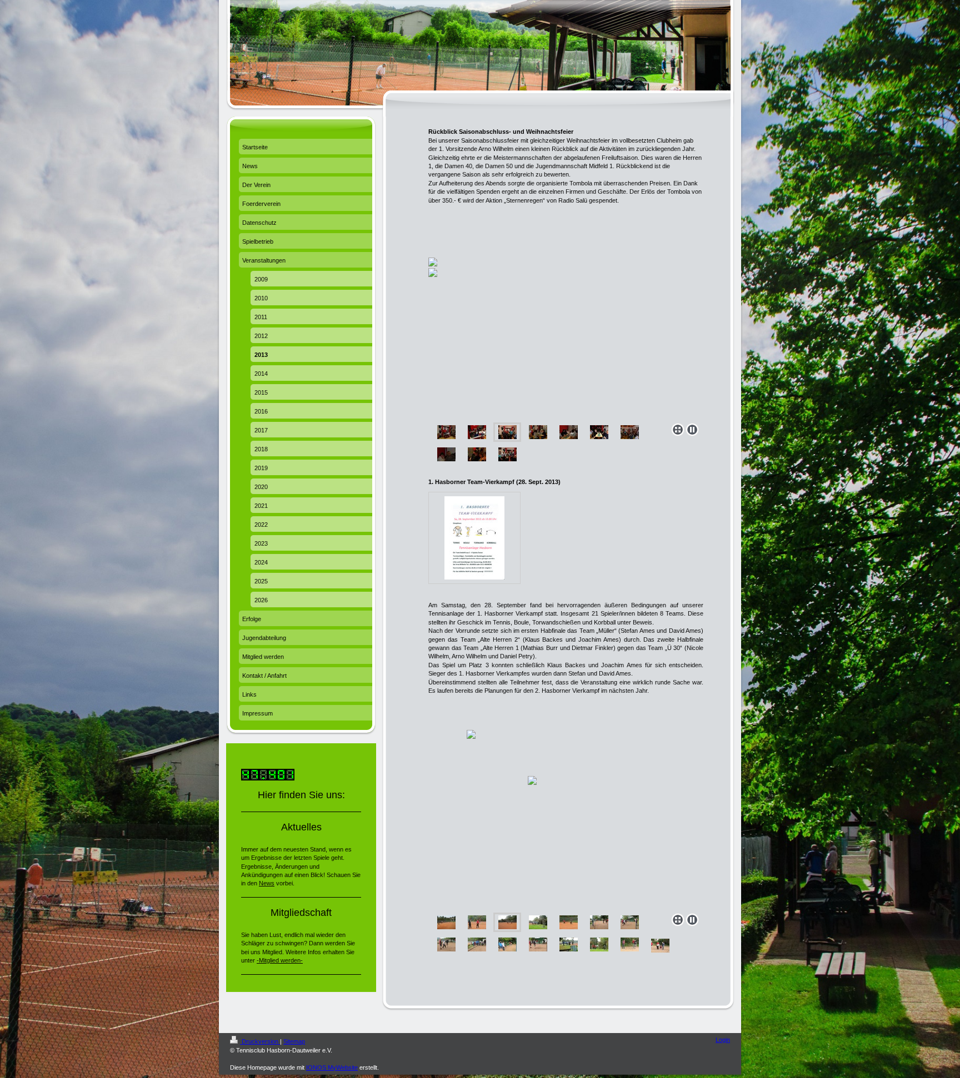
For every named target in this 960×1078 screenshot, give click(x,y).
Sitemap (294, 1041)
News (266, 883)
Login (723, 1039)
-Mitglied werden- (280, 960)
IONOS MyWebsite (332, 1067)
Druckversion (260, 1041)
